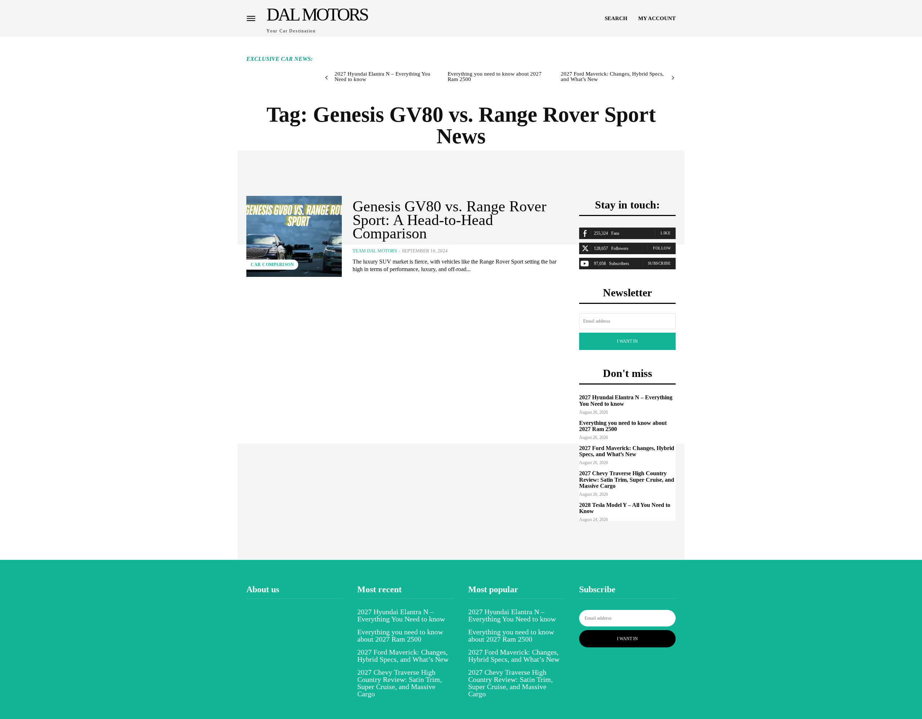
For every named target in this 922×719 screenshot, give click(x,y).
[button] (616, 18)
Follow (662, 248)
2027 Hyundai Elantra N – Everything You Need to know (382, 76)
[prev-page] (326, 77)
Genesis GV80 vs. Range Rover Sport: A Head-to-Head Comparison (449, 220)
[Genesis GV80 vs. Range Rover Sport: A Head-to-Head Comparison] (294, 236)
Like (666, 233)
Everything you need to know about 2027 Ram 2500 (495, 76)
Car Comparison (272, 264)
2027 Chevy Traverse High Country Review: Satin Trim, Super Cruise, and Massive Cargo (626, 479)
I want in (627, 341)
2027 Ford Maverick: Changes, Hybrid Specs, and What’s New (612, 76)
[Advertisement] (455, 53)
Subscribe (659, 263)
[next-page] (672, 77)
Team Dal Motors (375, 250)
